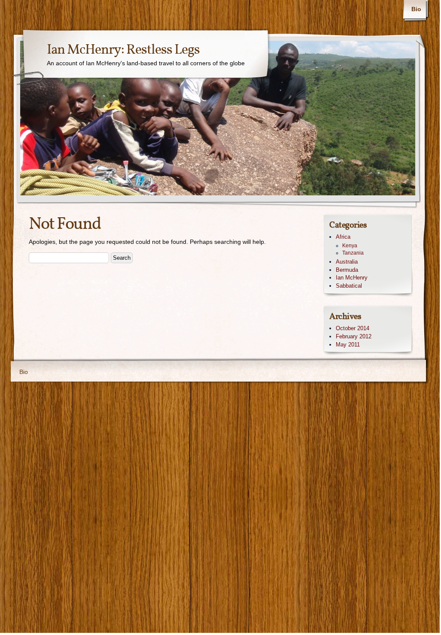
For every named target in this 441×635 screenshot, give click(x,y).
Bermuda (347, 270)
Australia (347, 261)
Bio (416, 9)
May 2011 (348, 344)
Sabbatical (349, 286)
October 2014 (352, 328)
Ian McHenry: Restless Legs (123, 50)
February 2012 (353, 336)
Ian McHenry (352, 277)
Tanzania (353, 253)
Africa (343, 237)
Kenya (349, 246)
